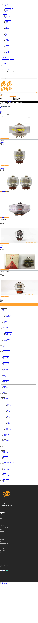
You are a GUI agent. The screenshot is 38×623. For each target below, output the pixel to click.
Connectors (7, 23)
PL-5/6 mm (8, 424)
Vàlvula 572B (3, 245)
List (1, 112)
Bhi (5, 38)
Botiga (3, 103)
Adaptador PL (9, 422)
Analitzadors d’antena (9, 11)
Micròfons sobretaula (6, 380)
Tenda (1, 520)
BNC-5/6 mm (9, 406)
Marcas (4, 33)
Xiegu (6, 56)
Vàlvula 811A (3, 297)
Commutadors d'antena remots (8, 339)
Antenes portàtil (5, 364)
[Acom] (3, 98)
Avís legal (2, 525)
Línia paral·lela (5, 392)
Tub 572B (2, 166)
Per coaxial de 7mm (8, 430)
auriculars (4, 374)
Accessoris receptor (6, 464)
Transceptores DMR (6, 475)
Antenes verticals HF (6, 365)
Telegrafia (7, 30)
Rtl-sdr (6, 53)
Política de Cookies (3, 523)
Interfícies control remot (6, 434)
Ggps (2, 446)
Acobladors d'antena (6, 329)
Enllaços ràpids (6, 4)
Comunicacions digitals (9, 8)
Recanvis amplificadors (6, 350)
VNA (4, 457)
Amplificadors (7, 5)
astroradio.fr (2, 513)
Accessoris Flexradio (6, 474)
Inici (1, 103)
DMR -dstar (5, 394)
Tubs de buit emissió (6, 481)
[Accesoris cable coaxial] (18, 98)
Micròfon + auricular (6, 377)
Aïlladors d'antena (6, 311)
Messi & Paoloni (8, 48)
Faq (1, 529)
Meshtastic (2, 458)
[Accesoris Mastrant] (18, 100)
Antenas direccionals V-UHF (7, 352)
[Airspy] (3, 99)
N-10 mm (8, 411)
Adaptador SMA (9, 415)
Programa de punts (3, 534)
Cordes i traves (5, 314)
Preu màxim (16, 117)
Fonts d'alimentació (4, 439)
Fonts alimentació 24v (6, 445)
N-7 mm (8, 412)
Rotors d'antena (5, 326)
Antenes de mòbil (6, 357)
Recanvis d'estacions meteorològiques (8, 462)
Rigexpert (7, 52)
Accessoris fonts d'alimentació (7, 440)
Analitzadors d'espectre (6, 452)
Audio (2, 368)
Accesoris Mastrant (8, 315)
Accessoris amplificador (6, 346)
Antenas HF (5, 353)
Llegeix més (2, 138)
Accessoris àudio (5, 369)
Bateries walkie (8, 20)
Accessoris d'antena (4, 308)
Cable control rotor (6, 386)
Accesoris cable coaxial (8, 388)
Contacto (2, 531)
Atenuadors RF (5, 453)
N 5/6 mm (8, 410)
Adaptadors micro (5, 371)
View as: (1, 110)
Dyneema (8, 317)
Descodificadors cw (6, 469)
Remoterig (7, 51)
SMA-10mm (9, 416)
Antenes (6, 17)
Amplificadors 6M (5, 347)
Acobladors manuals (8, 333)
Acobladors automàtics (8, 332)
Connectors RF (5, 399)
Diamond (6, 41)
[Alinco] (3, 100)
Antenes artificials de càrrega (7, 335)
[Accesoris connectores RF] (18, 99)
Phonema (7, 50)
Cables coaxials (5, 387)
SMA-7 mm (9, 418)
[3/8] (18, 97)
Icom (6, 46)
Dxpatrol (6, 42)
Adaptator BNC (9, 403)
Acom (6, 34)
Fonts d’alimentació (8, 26)
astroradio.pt (2, 512)
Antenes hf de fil (5, 359)
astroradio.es (2, 511)
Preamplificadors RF (6, 341)
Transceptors (7, 32)
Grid (1, 111)
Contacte (4, 57)
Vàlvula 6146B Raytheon (5, 271)
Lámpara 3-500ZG (4, 140)
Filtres (4, 322)
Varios (1, 247)
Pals (3, 323)
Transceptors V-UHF (6, 479)
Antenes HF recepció (6, 362)
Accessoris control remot (6, 433)
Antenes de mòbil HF (6, 358)
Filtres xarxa (5, 340)
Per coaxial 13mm (7, 428)
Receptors (7, 29)
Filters (1, 107)
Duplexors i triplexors (6, 320)
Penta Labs (2, 142)
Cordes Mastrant (7, 316)
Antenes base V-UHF (6, 356)
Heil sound (7, 45)
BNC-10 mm (9, 405)
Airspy (6, 36)
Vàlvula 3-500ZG (3, 219)
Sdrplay (6, 54)
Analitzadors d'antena (6, 451)
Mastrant (6, 47)
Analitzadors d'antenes (4, 548)
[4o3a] (3, 97)
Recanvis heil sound (6, 382)
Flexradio (6, 44)
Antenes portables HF (6, 363)
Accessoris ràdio (3, 328)
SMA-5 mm (8, 417)
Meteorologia (7, 28)
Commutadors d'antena (6, 338)
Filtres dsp (4, 375)
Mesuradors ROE (5, 456)
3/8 (3, 309)
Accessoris (7, 15)
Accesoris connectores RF (9, 400)
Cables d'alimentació (6, 441)
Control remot (7, 24)
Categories (5, 14)
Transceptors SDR (8, 10)
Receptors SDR (8, 9)
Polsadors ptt (5, 381)
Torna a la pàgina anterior (5, 106)
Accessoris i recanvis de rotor (7, 310)
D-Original (7, 40)
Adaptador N (9, 409)
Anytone (6, 35)
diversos (2, 436)
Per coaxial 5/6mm (8, 429)
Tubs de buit (7, 103)
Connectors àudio (5, 398)
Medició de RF (3, 450)
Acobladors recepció (8, 334)
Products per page (3, 114)
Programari (5, 435)
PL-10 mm (8, 423)
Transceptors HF (5, 476)
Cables (6, 21)
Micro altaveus (5, 376)
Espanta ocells (5, 321)
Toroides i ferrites (5, 344)
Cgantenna (7, 39)
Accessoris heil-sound (6, 370)
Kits (6, 27)
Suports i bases (5, 327)
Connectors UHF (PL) (8, 421)
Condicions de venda (4, 527)
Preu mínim (2, 117)
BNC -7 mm (9, 404)
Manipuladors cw (5, 470)
